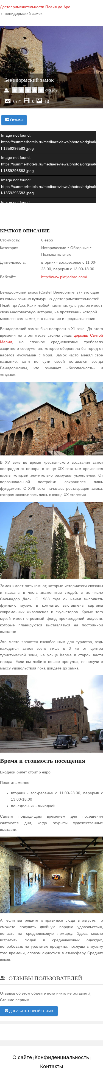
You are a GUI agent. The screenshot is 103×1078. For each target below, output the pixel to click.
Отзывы (16, 120)
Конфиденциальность (62, 1057)
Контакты (51, 1066)
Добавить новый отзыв (31, 1011)
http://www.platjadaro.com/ (64, 277)
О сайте (22, 1057)
